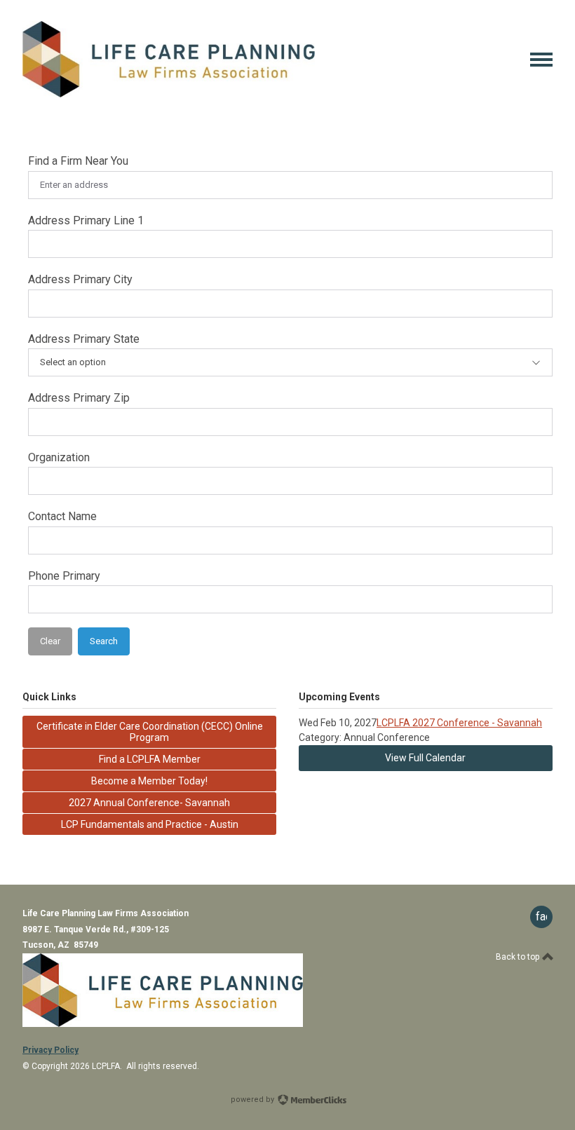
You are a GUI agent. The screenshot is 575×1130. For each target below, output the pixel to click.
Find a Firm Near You (78, 161)
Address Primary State (84, 339)
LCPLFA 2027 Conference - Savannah (459, 722)
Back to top (518, 957)
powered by (253, 1099)
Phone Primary (64, 576)
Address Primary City (80, 279)
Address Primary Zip (79, 397)
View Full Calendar (425, 757)
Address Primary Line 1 (86, 220)
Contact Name (62, 516)
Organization (59, 457)
